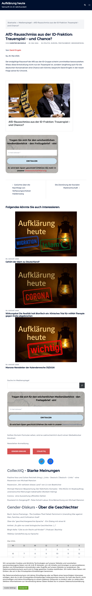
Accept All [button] (23, 588)
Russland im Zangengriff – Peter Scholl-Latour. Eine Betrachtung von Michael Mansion (45, 500)
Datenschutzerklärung (35, 171)
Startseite (12, 23)
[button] (85, 5)
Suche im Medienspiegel (18, 380)
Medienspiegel (25, 23)
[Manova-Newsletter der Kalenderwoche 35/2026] (46, 340)
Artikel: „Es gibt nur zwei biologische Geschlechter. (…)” (31, 525)
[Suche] (82, 385)
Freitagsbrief (64, 43)
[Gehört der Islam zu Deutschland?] (46, 234)
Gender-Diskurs (18, 451)
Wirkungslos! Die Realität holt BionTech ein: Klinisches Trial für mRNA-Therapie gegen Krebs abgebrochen (45, 314)
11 (68, 554)
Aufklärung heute (13, 3)
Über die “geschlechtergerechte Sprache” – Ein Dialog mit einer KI (36, 521)
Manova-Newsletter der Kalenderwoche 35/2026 (30, 367)
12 (79, 554)
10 (57, 554)
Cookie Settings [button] (10, 588)
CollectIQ (41, 451)
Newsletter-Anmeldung (17, 443)
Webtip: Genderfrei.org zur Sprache (22, 534)
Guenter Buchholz (18, 43)
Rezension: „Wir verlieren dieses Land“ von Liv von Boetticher (34, 485)
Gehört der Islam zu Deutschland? (23, 262)
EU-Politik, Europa (49, 43)
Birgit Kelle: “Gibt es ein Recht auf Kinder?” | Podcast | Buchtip (34, 530)
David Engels (15, 50)
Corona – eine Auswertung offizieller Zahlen (26, 496)
